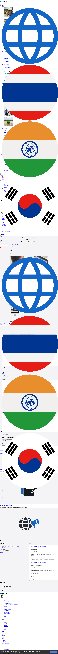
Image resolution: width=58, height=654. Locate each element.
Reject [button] (48, 652)
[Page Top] (29, 592)
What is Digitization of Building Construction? (11, 604)
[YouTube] (2, 597)
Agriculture (5, 622)
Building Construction (7, 621)
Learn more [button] (30, 652)
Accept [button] (53, 652)
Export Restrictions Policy (6, 505)
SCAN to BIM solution (8, 602)
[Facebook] (2, 596)
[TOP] (3, 1)
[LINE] (2, 595)
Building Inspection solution (9, 603)
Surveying (5, 600)
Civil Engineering (6, 601)
